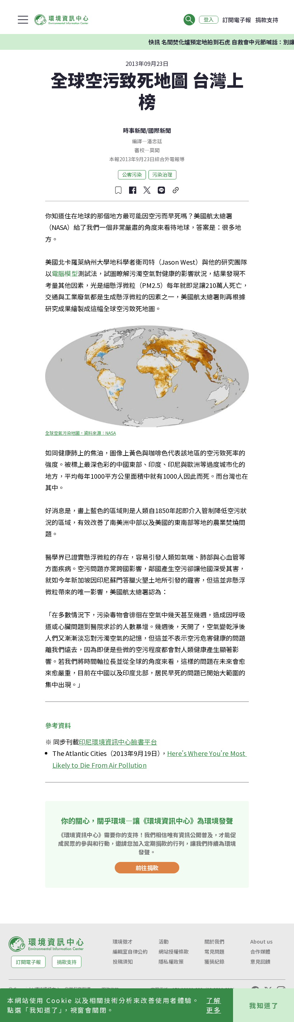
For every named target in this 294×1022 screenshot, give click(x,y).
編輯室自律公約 (130, 951)
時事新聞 (134, 130)
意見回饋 (260, 961)
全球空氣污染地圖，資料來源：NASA (80, 433)
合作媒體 (260, 951)
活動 (163, 941)
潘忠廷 (154, 141)
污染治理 (162, 174)
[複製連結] (175, 190)
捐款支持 (266, 19)
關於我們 (214, 941)
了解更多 (213, 1005)
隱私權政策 (171, 961)
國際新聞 (159, 130)
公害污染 (132, 174)
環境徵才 (123, 941)
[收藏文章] (118, 190)
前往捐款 (147, 867)
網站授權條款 (173, 951)
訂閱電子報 (236, 19)
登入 (209, 19)
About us (261, 941)
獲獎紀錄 (214, 961)
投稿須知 (123, 961)
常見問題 (214, 951)
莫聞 (155, 150)
